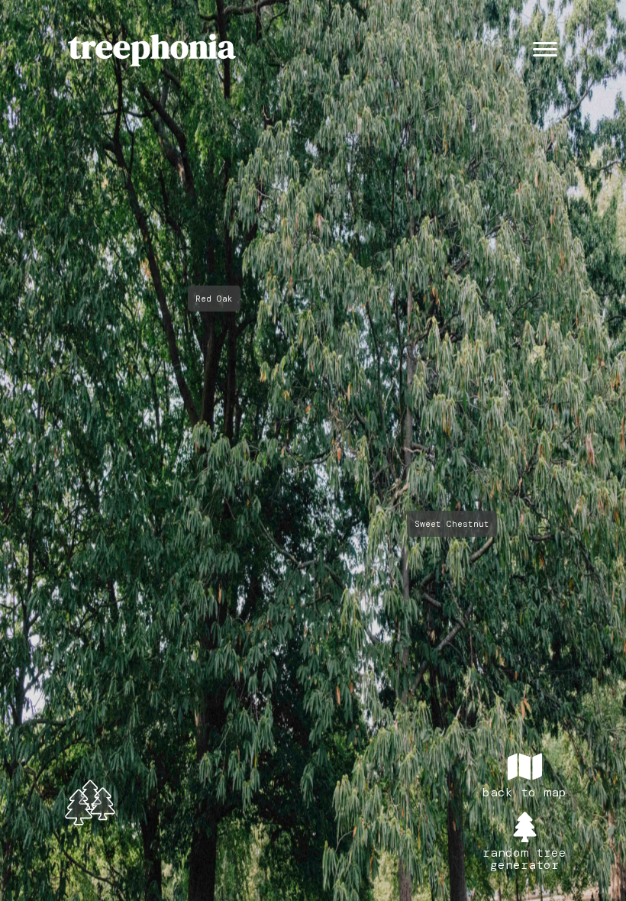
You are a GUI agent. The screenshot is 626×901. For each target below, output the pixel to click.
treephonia (152, 46)
